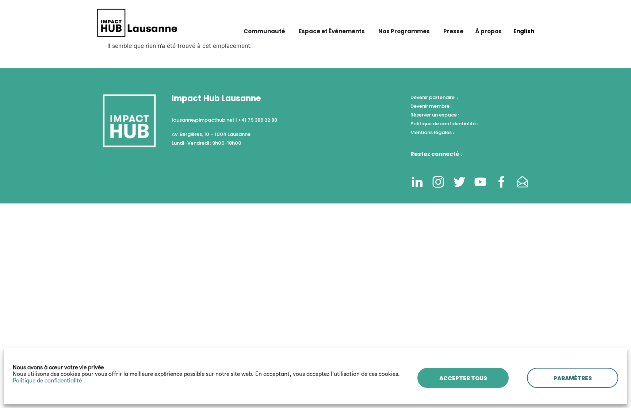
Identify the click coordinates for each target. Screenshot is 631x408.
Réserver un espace (434, 114)
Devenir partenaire (433, 97)
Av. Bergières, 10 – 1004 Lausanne (211, 134)
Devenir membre (430, 106)
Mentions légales (431, 132)
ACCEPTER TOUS (463, 378)
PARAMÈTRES (573, 378)
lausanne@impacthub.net (203, 120)
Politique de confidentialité (47, 380)
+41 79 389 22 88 (257, 120)
